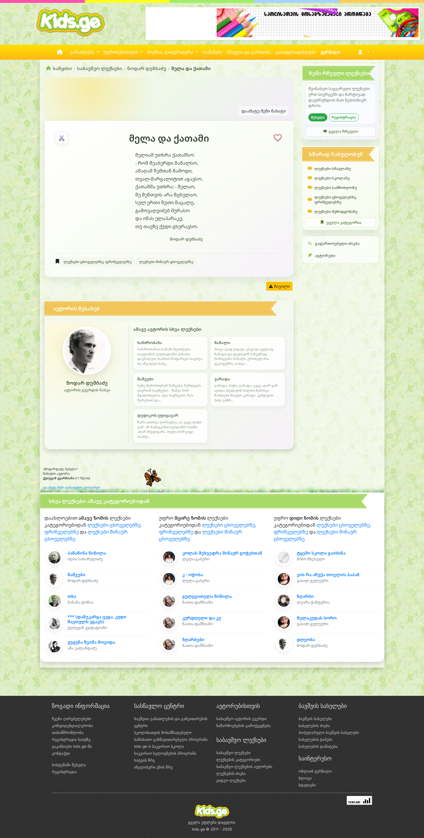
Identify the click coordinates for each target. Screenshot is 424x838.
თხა (71, 596)
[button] (363, 52)
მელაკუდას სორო (317, 618)
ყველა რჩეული (343, 131)
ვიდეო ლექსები (231, 780)
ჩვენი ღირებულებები (71, 718)
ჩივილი (281, 286)
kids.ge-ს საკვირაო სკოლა (159, 746)
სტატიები (307, 785)
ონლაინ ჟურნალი (315, 771)
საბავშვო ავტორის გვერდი (241, 718)
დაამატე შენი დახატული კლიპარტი (71, 487)
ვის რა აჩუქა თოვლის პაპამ (328, 574)
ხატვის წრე (144, 760)
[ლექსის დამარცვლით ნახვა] (62, 138)
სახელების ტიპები (316, 739)
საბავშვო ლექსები (99, 68)
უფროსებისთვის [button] (121, 52)
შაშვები (76, 574)
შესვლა (318, 117)
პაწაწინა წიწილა (86, 553)
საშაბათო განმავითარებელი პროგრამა (171, 739)
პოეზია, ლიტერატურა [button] (170, 52)
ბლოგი (305, 778)
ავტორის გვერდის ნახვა (87, 390)
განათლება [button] (82, 52)
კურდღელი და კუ (201, 618)
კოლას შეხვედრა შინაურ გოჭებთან (222, 553)
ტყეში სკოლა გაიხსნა (321, 553)
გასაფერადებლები (295, 52)
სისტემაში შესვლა (69, 764)
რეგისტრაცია (343, 117)
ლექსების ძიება (231, 773)
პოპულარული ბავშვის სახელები (329, 732)
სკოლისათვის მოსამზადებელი (163, 732)
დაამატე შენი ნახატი (263, 111)
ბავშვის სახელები (315, 718)
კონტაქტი (61, 753)
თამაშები (212, 52)
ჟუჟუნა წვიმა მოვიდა (91, 642)
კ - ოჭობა (192, 574)
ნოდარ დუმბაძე (146, 68)
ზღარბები (193, 639)
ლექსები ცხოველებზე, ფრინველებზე (97, 261)
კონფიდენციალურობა (72, 725)
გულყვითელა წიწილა (207, 596)
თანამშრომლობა (68, 732)
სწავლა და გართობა (249, 52)
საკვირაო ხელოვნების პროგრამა (165, 753)
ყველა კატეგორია (344, 222)
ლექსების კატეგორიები (238, 759)
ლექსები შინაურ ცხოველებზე (166, 261)
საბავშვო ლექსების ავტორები (244, 766)
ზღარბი (305, 596)
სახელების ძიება (314, 725)
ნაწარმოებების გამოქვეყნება (243, 725)
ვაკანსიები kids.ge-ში (72, 746)
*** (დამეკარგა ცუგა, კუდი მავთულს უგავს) (96, 619)
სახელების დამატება (318, 746)
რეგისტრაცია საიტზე (71, 739)
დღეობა (306, 639)
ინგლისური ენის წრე (153, 767)
